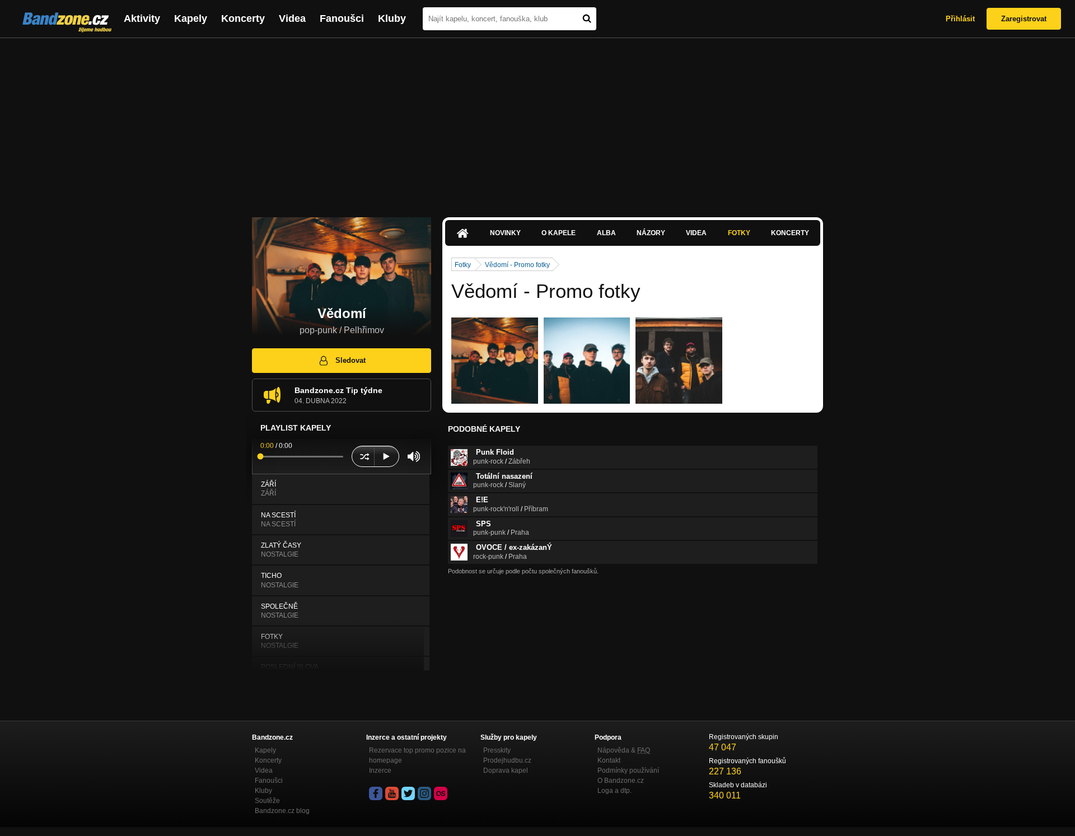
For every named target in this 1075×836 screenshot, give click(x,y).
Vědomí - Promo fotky (517, 265)
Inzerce (380, 770)
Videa (292, 18)
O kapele (558, 233)
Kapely (190, 18)
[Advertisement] (537, 122)
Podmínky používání (628, 770)
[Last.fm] (440, 793)
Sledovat (350, 360)
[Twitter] (408, 793)
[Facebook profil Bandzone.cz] (375, 793)
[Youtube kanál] (392, 793)
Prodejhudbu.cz (507, 760)
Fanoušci (342, 18)
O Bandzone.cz (620, 780)
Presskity (497, 750)
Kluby (392, 18)
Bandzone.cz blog (282, 811)
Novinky (505, 233)
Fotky (739, 233)
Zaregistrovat (1023, 19)
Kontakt (608, 760)
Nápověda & (623, 750)
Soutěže (267, 801)
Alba (606, 233)
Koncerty (243, 18)
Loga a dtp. (614, 791)
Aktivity (142, 18)
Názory (651, 233)
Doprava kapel (505, 770)
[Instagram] (424, 793)
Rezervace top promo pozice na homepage (417, 755)
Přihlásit (960, 19)
